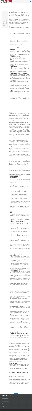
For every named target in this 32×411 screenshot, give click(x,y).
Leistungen (3, 399)
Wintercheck (3, 403)
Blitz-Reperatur (4, 402)
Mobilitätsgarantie (4, 406)
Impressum (10, 396)
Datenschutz (10, 395)
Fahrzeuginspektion (4, 400)
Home (3, 397)
